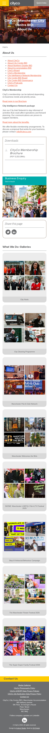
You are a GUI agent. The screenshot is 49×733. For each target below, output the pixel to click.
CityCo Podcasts (15, 83)
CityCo (16, 725)
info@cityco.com (23, 132)
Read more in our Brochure (15, 101)
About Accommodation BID (20, 68)
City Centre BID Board (17, 78)
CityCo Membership (16, 73)
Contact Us (12, 85)
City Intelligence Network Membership (24, 75)
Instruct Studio (21, 728)
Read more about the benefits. (16, 122)
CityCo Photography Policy (24, 688)
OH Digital (36, 728)
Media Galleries (24, 685)
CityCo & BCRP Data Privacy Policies (24, 691)
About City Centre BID (17, 63)
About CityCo (13, 61)
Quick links (41, 3)
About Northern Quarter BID (20, 66)
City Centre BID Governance (20, 80)
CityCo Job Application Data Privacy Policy (24, 694)
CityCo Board (14, 70)
